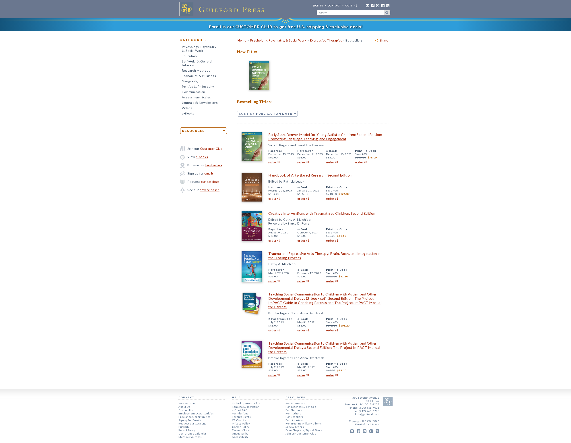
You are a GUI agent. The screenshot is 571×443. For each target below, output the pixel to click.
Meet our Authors (190, 437)
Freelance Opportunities (194, 416)
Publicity (184, 426)
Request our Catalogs (192, 423)
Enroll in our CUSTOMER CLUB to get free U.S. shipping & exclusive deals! (285, 27)
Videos (187, 108)
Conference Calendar (192, 433)
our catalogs (210, 181)
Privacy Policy (241, 423)
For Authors (293, 413)
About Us (184, 406)
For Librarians (295, 420)
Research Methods (196, 70)
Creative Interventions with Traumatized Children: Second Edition (321, 213)
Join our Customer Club (301, 433)
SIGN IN (318, 5)
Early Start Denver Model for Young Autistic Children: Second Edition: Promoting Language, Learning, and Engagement (325, 136)
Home (242, 40)
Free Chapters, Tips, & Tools (304, 430)
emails (209, 173)
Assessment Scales (196, 97)
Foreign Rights (241, 416)
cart (348, 5)
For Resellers (294, 416)
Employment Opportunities (196, 413)
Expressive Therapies (326, 40)
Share (384, 40)
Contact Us (185, 410)
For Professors (295, 403)
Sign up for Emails (189, 420)
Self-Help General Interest (197, 63)
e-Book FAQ (240, 410)
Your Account (187, 403)
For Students (294, 410)
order (272, 162)
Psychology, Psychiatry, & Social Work (278, 40)
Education (189, 56)
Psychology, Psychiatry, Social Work (199, 49)
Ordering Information (246, 403)
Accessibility (240, 437)
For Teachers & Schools (301, 406)
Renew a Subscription (245, 406)
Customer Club (211, 148)
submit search (387, 12)
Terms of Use (240, 430)
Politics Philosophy (198, 87)
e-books (202, 157)
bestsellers (213, 165)
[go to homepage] (223, 9)
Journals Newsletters (200, 103)
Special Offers (295, 426)
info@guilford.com (367, 414)
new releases (209, 190)
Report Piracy (187, 430)
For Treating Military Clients (304, 423)
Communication (193, 92)
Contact (334, 5)
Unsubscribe (240, 433)
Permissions (240, 413)
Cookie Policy (241, 426)
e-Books (188, 113)
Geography (190, 81)
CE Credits (239, 420)
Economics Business (199, 76)
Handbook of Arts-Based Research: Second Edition (310, 175)
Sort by (265, 113)
